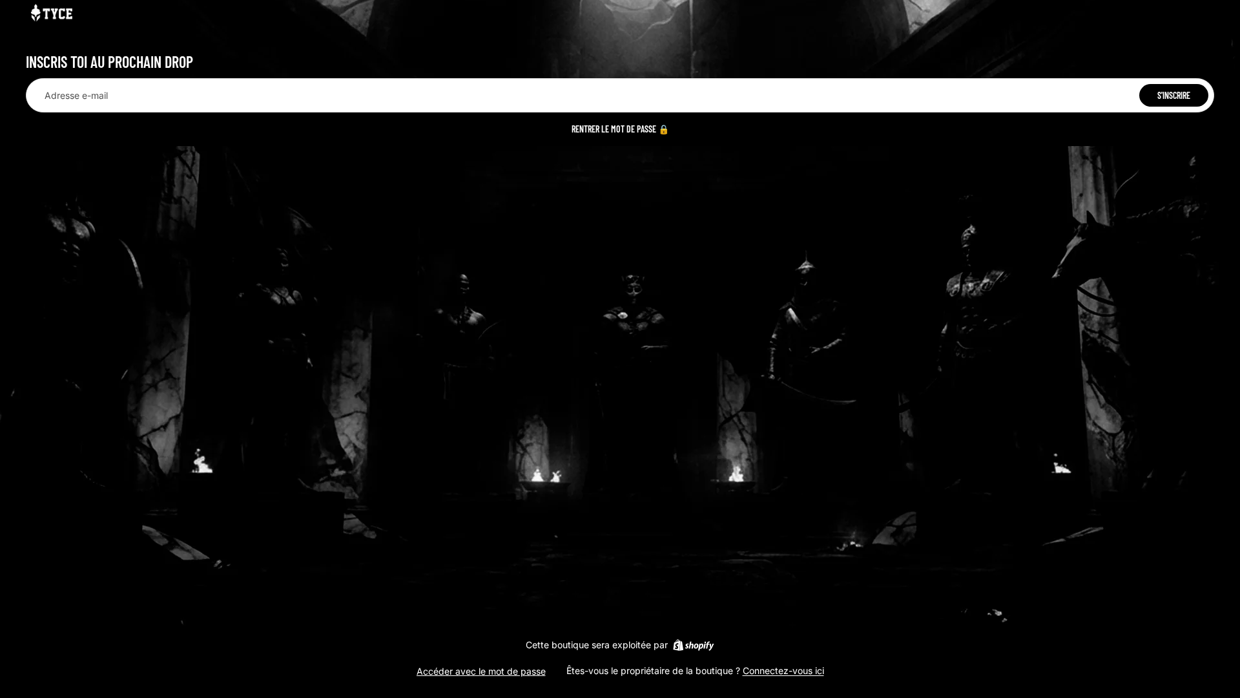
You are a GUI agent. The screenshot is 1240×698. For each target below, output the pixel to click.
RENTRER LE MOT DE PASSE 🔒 (620, 128)
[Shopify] (693, 645)
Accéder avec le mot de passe (481, 671)
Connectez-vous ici (783, 670)
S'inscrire (1173, 95)
